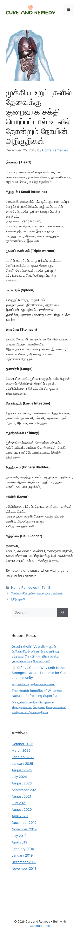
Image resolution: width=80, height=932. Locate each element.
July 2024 (19, 777)
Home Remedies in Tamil (30, 587)
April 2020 (20, 816)
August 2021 (21, 796)
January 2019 (22, 855)
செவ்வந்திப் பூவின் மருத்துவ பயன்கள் (37, 593)
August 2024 (22, 770)
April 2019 (19, 842)
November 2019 (24, 829)
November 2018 (24, 868)
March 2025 (21, 750)
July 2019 (19, 836)
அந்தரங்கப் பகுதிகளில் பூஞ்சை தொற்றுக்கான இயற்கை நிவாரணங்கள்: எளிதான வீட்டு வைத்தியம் (39, 707)
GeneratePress (40, 926)
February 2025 (23, 757)
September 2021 (24, 790)
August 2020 (22, 809)
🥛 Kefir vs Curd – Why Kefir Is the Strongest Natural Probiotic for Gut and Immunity (39, 673)
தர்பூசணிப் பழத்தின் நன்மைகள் (33, 684)
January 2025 (22, 764)
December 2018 (24, 862)
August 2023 (22, 783)
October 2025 (22, 744)
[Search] (62, 612)
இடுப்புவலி (18, 599)
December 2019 (24, 823)
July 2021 (19, 803)
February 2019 (23, 849)
